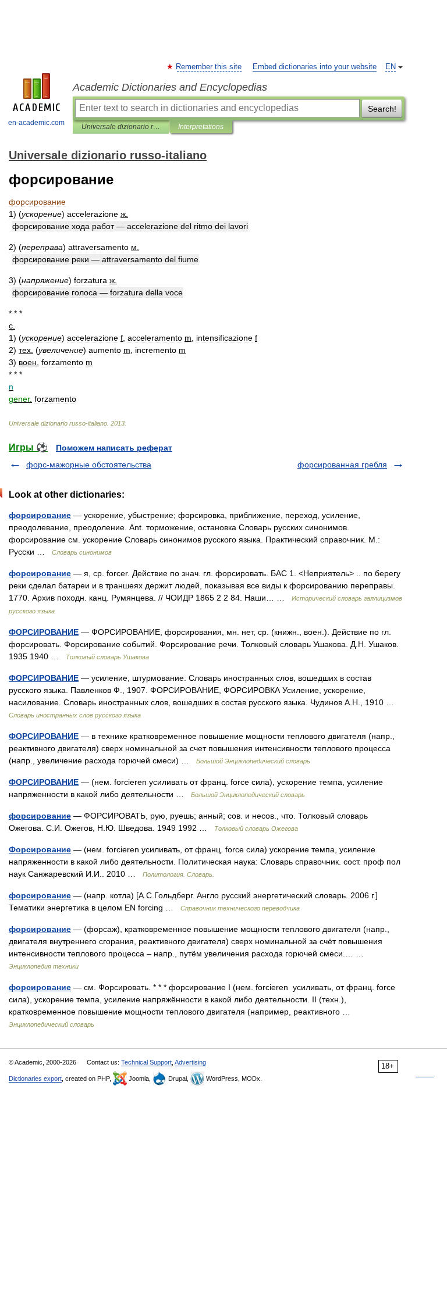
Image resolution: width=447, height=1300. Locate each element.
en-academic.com (36, 123)
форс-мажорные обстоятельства (88, 464)
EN (390, 67)
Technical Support (146, 1062)
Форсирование (40, 849)
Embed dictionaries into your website (315, 67)
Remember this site (209, 67)
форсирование (40, 515)
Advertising (190, 1062)
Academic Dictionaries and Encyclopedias (170, 87)
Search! (382, 108)
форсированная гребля (342, 464)
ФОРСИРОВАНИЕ (44, 632)
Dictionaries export (35, 1078)
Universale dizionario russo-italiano (120, 127)
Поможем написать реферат (114, 447)
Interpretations (201, 127)
